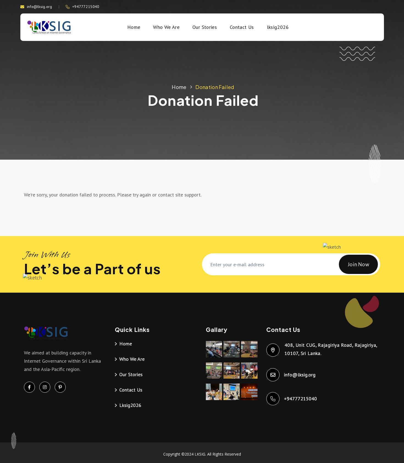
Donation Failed (214, 87)
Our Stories (204, 27)
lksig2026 (278, 27)
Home (133, 27)
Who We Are (166, 27)
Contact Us (242, 27)
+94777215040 (85, 6)
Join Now (358, 264)
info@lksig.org (39, 6)
